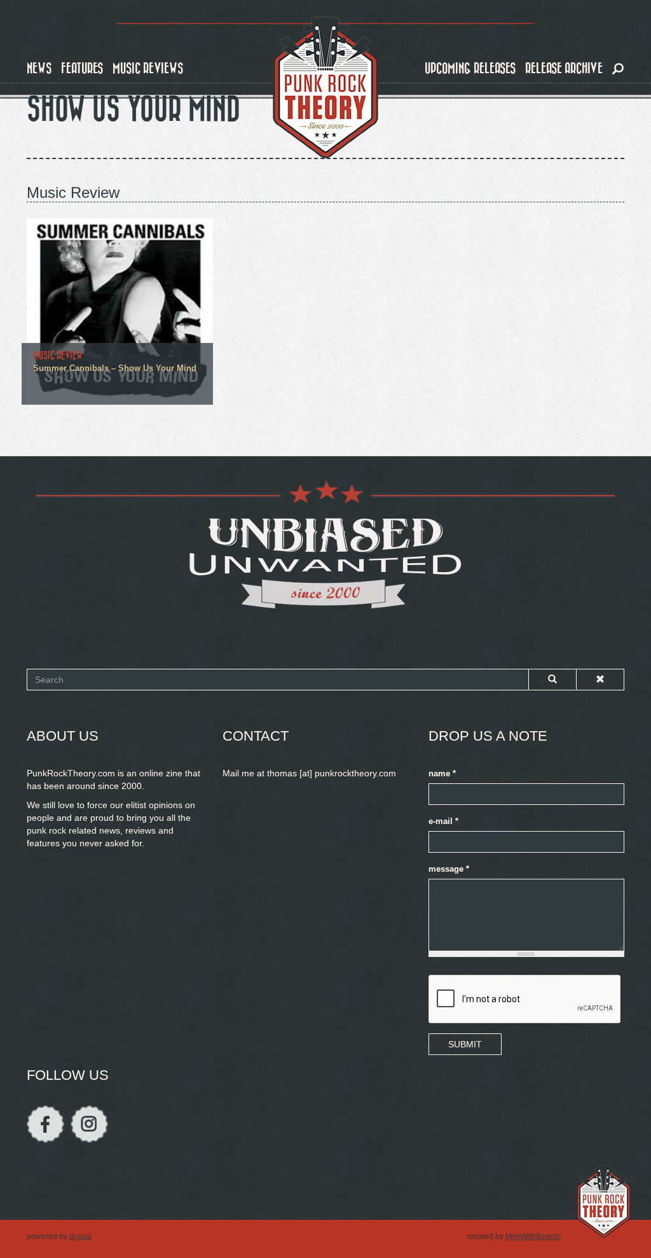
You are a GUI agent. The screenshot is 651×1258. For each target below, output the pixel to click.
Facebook (45, 1124)
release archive (564, 68)
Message (448, 869)
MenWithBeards (533, 1236)
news (39, 68)
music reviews (148, 68)
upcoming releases (470, 68)
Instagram (89, 1124)
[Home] (325, 87)
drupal (80, 1236)
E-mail (443, 821)
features (82, 68)
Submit (465, 1044)
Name (442, 773)
